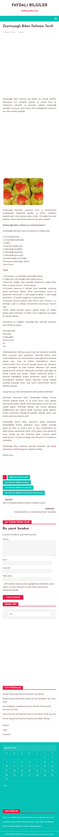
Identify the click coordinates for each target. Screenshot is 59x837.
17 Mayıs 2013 (9, 32)
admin (21, 32)
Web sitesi (7, 576)
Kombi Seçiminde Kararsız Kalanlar (18, 694)
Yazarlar (6, 734)
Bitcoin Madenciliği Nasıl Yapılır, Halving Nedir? (22, 826)
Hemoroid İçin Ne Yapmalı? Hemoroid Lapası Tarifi (25, 714)
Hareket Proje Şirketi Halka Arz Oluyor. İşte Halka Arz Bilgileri (28, 822)
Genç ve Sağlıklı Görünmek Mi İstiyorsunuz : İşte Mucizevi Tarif (28, 817)
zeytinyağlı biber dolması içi (18, 488)
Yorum (6, 539)
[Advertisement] (29, 66)
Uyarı (5, 730)
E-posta (6, 568)
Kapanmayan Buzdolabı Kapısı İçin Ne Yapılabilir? (25, 698)
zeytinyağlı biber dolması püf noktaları (24, 493)
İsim (4, 559)
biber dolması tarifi (19, 477)
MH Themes (25, 834)
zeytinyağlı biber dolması (17, 482)
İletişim (6, 725)
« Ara (5, 785)
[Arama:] (29, 614)
